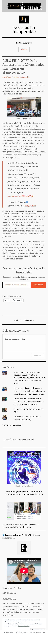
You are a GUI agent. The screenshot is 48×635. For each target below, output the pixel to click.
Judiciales (25, 77)
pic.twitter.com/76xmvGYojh (20, 196)
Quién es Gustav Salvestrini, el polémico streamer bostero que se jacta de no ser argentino (29, 401)
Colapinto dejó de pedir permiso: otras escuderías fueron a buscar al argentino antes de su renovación (29, 391)
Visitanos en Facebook (12, 425)
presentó (32, 524)
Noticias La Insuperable (24, 29)
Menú (23, 49)
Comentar (37, 355)
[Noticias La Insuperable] (24, 6)
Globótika (26, 527)
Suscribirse (38, 285)
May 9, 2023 (30, 205)
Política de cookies (23, 626)
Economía (17, 77)
